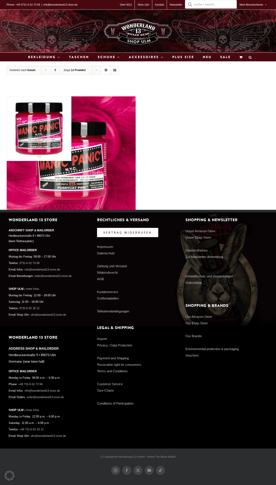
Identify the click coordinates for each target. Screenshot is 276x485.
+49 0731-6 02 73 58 (28, 4)
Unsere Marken (196, 250)
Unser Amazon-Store (200, 231)
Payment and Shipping (113, 358)
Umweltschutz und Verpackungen (209, 276)
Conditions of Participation (115, 403)
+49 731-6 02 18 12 (31, 429)
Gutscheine (193, 282)
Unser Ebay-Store (198, 237)
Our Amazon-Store (198, 316)
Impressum (105, 247)
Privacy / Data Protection (114, 345)
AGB (100, 279)
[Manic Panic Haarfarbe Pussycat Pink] (39, 99)
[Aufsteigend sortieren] (55, 70)
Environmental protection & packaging (212, 349)
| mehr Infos (31, 288)
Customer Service (110, 384)
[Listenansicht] (114, 70)
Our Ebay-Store (196, 323)
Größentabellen (108, 298)
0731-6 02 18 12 (29, 308)
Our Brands (193, 336)
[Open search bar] (250, 57)
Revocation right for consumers (119, 364)
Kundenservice (107, 292)
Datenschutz (106, 253)
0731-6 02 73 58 (29, 263)
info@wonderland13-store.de (60, 4)
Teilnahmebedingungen (113, 311)
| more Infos (31, 410)
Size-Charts (105, 390)
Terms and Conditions (112, 371)
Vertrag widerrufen (127, 232)
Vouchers (192, 355)
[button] (9, 475)
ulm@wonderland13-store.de (48, 314)
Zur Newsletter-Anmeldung (204, 257)
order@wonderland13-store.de (53, 276)
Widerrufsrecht (107, 272)
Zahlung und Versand (112, 266)
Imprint (102, 339)
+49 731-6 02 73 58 (30, 384)
